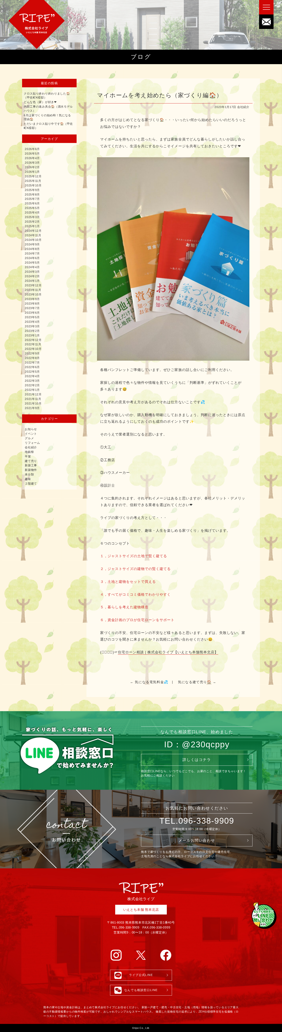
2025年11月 (33, 180)
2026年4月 (32, 158)
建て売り (31, 461)
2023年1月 (32, 335)
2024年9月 (32, 244)
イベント (31, 433)
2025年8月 (32, 194)
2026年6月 (32, 149)
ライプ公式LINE (141, 975)
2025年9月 (32, 190)
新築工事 (31, 465)
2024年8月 (32, 249)
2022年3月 (32, 380)
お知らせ (31, 429)
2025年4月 (32, 212)
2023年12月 (33, 285)
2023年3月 (32, 326)
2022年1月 (32, 389)
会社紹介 (243, 107)
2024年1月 (32, 280)
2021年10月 (33, 403)
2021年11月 (33, 399)
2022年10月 (33, 348)
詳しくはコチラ (196, 760)
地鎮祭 (29, 452)
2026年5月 (32, 153)
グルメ (29, 438)
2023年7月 (32, 308)
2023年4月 (32, 321)
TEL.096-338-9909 (196, 820)
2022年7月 (32, 362)
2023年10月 (33, 294)
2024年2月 (32, 276)
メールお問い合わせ (197, 840)
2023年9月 (32, 299)
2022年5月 (32, 371)
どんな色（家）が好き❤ (40, 102)
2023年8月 (32, 303)
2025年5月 (32, 208)
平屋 (28, 456)
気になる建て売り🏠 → (197, 682)
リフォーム (32, 442)
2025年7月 (32, 198)
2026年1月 (32, 171)
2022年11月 (33, 344)
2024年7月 (32, 253)
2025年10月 (33, 185)
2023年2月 (32, 330)
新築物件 (31, 470)
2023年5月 (32, 317)
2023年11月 (33, 290)
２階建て (31, 483)
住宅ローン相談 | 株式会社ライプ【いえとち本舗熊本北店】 (168, 652)
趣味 (28, 479)
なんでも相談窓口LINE (141, 990)
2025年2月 (32, 221)
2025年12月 (33, 176)
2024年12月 (33, 230)
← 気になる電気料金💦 (149, 682)
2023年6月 (32, 312)
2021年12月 (33, 394)
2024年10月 (33, 239)
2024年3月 (32, 271)
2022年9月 (32, 353)
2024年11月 (33, 235)
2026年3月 (32, 162)
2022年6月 (32, 367)
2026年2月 (32, 167)
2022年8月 (32, 358)
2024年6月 (32, 258)
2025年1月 (32, 226)
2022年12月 (33, 340)
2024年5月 (32, 262)
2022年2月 (32, 385)
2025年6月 (32, 203)
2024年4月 (32, 267)
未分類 (29, 474)
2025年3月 (32, 217)
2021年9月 (32, 408)
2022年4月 (32, 376)
